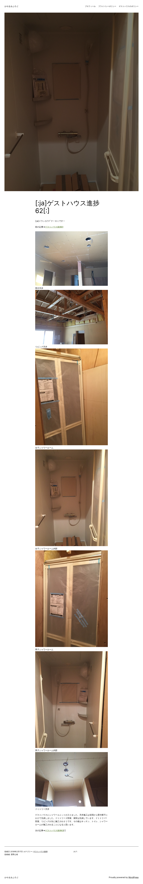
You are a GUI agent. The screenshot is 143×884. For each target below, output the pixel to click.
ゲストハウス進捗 (40, 851)
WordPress (133, 877)
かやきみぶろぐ (11, 6)
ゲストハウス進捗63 (54, 830)
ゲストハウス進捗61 (54, 227)
